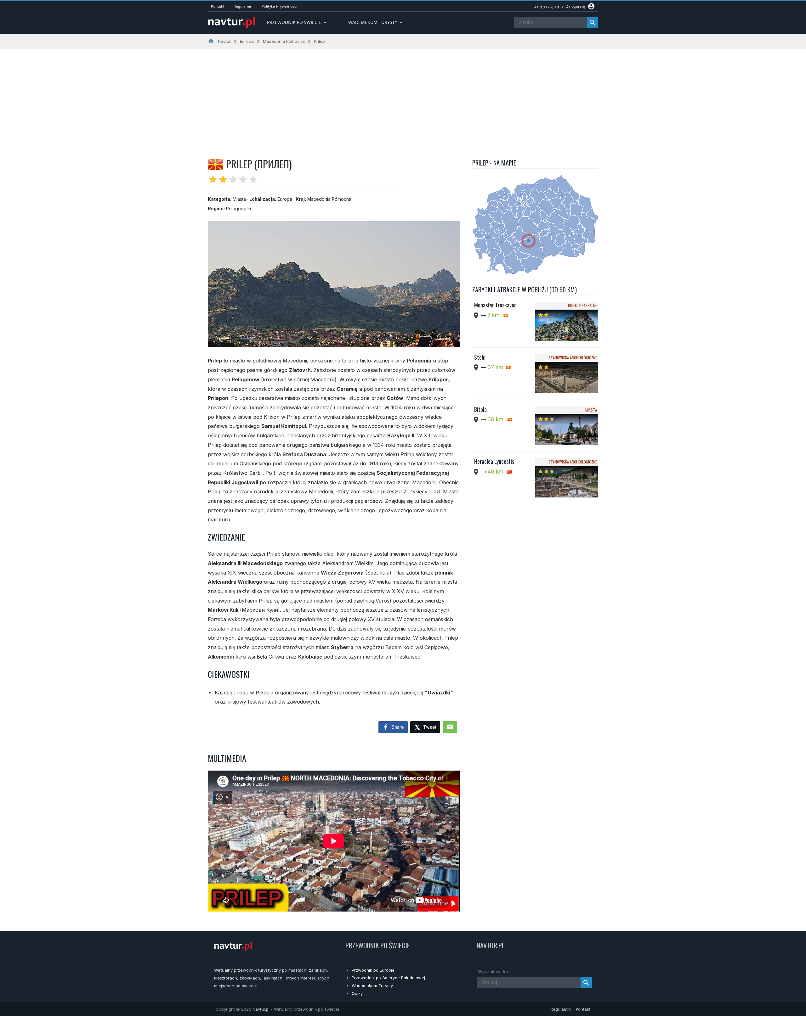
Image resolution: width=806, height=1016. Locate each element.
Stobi (479, 357)
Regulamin (243, 6)
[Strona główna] (231, 23)
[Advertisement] (403, 97)
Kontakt (217, 6)
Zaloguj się (575, 6)
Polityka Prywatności (279, 6)
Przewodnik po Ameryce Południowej (388, 977)
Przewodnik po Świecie (297, 22)
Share (397, 727)
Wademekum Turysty (372, 985)
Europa (284, 199)
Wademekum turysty (376, 22)
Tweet (429, 727)
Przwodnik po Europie (373, 970)
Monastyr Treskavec (495, 305)
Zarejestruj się (546, 6)
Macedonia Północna (329, 199)
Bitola (480, 409)
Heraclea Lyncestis (494, 461)
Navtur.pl (261, 1009)
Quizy (357, 993)
